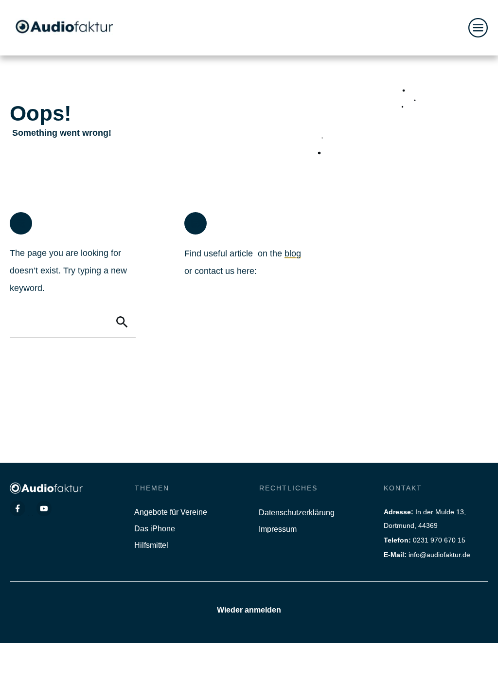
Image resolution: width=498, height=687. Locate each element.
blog (293, 253)
